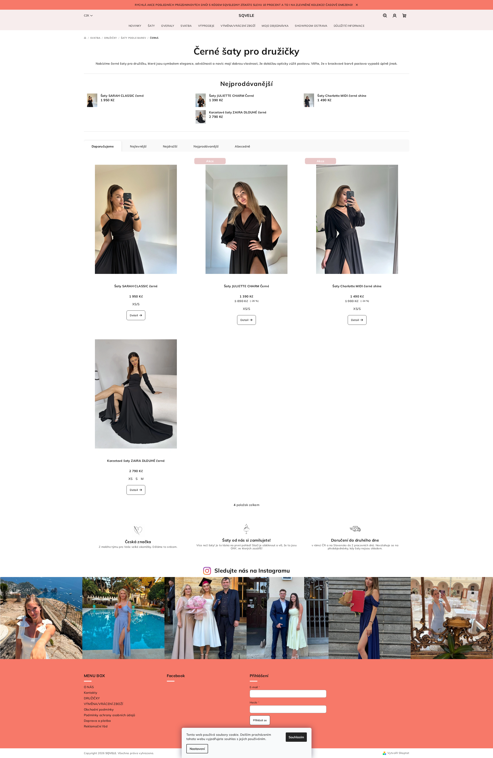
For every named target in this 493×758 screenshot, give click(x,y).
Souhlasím (296, 737)
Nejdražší (170, 146)
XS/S (136, 304)
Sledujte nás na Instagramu (252, 570)
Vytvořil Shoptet (398, 753)
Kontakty (90, 693)
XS (130, 479)
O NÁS (89, 687)
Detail (134, 315)
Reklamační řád (96, 726)
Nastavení (197, 749)
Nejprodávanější (206, 146)
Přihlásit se (260, 720)
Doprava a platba (97, 721)
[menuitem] (135, 25)
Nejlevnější (138, 146)
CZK (86, 15)
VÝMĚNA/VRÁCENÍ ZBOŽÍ (103, 704)
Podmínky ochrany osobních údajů (109, 715)
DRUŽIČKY (92, 698)
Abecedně (242, 146)
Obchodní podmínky (99, 709)
